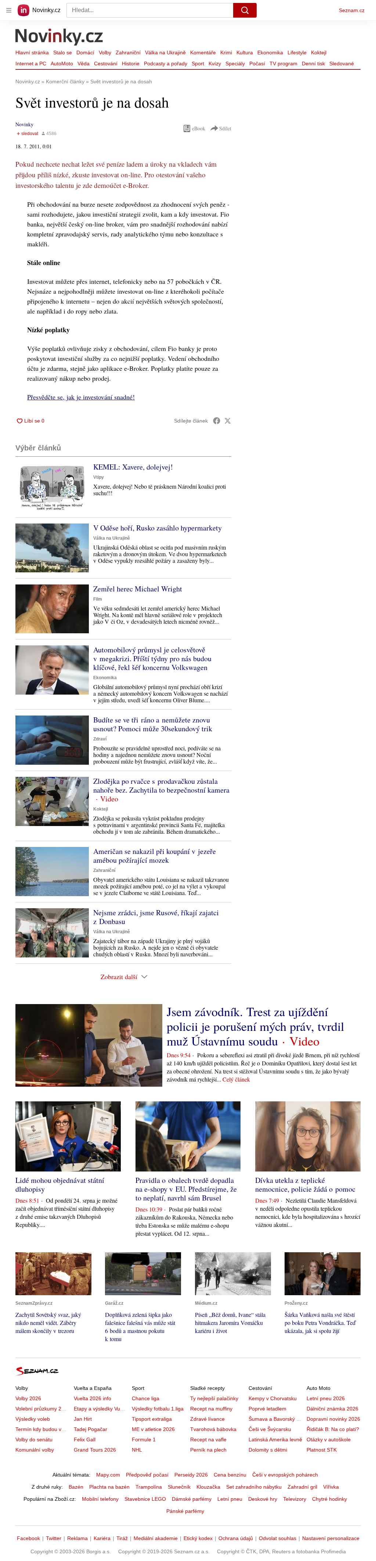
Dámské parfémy (192, 1499)
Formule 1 (144, 1439)
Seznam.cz (352, 10)
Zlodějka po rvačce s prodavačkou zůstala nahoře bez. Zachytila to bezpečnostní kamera (161, 785)
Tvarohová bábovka (213, 1429)
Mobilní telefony (100, 1499)
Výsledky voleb (32, 1419)
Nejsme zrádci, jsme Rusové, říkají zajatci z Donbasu (156, 917)
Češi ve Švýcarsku (270, 1429)
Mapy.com (108, 1475)
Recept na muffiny (211, 1409)
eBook (198, 128)
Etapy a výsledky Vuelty (101, 1409)
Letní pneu (229, 1499)
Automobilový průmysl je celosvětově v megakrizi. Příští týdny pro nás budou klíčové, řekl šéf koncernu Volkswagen (152, 658)
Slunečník (179, 1487)
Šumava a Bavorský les (276, 1419)
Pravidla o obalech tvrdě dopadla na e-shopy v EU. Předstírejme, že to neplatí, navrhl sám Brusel (186, 1189)
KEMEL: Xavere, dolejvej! (133, 467)
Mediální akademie (156, 1538)
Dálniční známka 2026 (332, 1409)
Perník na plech (208, 1450)
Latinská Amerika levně (275, 1439)
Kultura (244, 52)
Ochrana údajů (235, 1538)
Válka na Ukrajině (165, 52)
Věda (83, 63)
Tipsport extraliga (152, 1419)
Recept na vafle (208, 1439)
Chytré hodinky (329, 1499)
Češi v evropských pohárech (285, 1475)
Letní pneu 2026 (326, 1398)
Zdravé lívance (207, 1419)
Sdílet (225, 128)
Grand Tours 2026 (95, 1450)
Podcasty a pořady (165, 63)
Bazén (76, 1487)
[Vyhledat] (245, 10)
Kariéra (102, 1538)
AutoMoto (62, 63)
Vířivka (331, 1487)
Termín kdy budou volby (43, 1429)
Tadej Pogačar (90, 1429)
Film (97, 599)
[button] (52, 487)
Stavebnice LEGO (145, 1499)
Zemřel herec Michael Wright (137, 589)
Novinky (24, 124)
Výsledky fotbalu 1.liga (158, 1409)
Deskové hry (262, 1499)
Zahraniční (128, 52)
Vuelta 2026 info (92, 1398)
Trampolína (148, 1487)
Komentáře (203, 52)
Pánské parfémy (185, 1511)
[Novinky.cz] (59, 38)
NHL (137, 1450)
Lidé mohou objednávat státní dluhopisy (59, 1184)
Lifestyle (297, 52)
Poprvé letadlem (267, 1409)
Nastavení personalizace (330, 1538)
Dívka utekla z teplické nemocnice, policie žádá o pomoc (305, 1184)
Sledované (341, 63)
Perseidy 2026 (191, 1475)
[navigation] (9, 10)
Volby (105, 52)
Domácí (85, 52)
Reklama (77, 1538)
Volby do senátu (34, 1439)
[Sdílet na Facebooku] (216, 420)
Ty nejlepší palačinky (214, 1398)
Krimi (226, 52)
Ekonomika (270, 52)
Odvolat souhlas (277, 1538)
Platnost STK (322, 1450)
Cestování (106, 63)
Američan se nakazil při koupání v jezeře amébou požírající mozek (154, 855)
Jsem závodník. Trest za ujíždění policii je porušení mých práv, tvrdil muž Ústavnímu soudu (255, 1026)
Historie (131, 63)
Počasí (257, 63)
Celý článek (236, 1079)
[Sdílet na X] (227, 420)
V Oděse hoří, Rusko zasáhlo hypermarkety (157, 528)
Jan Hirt (83, 1419)
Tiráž (122, 1538)
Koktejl (318, 52)
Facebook (28, 1538)
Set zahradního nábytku (254, 1487)
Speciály (235, 63)
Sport (198, 63)
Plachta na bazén (109, 1487)
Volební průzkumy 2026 (42, 1409)
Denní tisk (313, 63)
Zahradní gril (302, 1487)
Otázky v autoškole (329, 1439)
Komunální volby (34, 1450)
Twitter (53, 1538)
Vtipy (98, 477)
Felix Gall (84, 1439)
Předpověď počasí (147, 1475)
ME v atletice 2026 (153, 1429)
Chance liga (145, 1398)
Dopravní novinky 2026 (333, 1419)
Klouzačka (208, 1487)
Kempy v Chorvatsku (273, 1398)
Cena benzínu (230, 1475)
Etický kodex (198, 1538)
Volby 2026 (28, 1398)
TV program (283, 63)
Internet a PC (30, 63)
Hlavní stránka (32, 52)
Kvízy (215, 63)
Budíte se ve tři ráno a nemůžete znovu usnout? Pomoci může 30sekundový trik (152, 724)
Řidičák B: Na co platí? (333, 1429)
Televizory (294, 1499)
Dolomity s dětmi (268, 1450)
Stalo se (62, 52)
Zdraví (99, 739)
